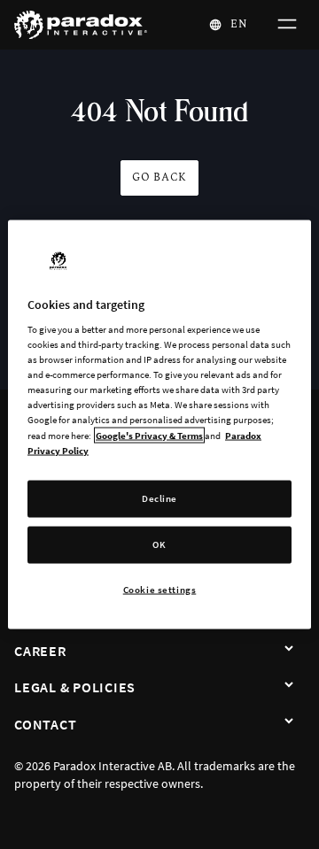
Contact (45, 724)
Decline (159, 497)
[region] (159, 424)
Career (40, 651)
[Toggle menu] (285, 25)
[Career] (289, 649)
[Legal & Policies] (289, 685)
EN (239, 24)
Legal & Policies (75, 687)
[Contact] (289, 722)
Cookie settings (160, 589)
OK (159, 543)
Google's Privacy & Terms (149, 434)
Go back (159, 177)
